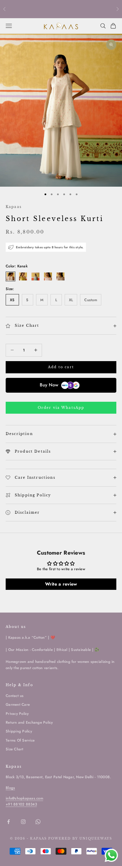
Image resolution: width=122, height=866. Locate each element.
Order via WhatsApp (61, 407)
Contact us (15, 695)
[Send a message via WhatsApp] (111, 855)
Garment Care (18, 704)
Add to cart (61, 367)
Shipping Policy (19, 731)
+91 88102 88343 (21, 804)
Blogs (10, 787)
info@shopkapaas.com (24, 798)
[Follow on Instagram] (23, 822)
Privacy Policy (17, 713)
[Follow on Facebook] (8, 822)
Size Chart (15, 749)
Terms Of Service (20, 740)
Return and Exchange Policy (29, 722)
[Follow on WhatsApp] (38, 822)
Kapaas (14, 207)
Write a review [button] (61, 584)
